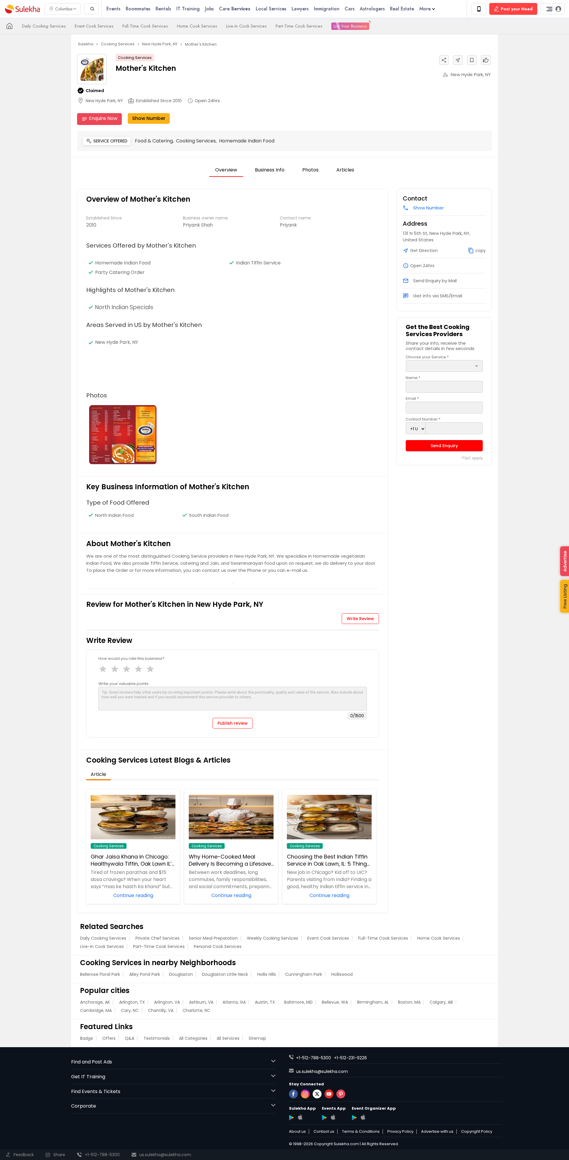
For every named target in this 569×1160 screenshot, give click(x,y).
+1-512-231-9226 (350, 1058)
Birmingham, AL (373, 1002)
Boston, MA (409, 1002)
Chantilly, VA (160, 1010)
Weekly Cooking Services (272, 938)
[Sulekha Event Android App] (324, 1117)
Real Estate (402, 8)
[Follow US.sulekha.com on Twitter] (317, 1094)
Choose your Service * (427, 357)
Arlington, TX (132, 1002)
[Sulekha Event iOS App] (333, 1117)
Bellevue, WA (335, 1002)
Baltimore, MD (298, 1002)
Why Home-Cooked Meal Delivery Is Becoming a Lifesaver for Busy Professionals (231, 860)
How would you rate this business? (131, 658)
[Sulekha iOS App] (300, 1117)
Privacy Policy (400, 1131)
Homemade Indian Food (123, 263)
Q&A (129, 1038)
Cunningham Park (303, 974)
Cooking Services (135, 57)
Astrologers (372, 8)
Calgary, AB (441, 1002)
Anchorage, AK (95, 1002)
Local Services (271, 8)
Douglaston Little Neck (225, 974)
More (425, 8)
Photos (310, 169)
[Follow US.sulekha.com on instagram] (305, 1094)
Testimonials (156, 1038)
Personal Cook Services (218, 946)
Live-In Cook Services (246, 26)
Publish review (233, 723)
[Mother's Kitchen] (122, 434)
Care (234, 8)
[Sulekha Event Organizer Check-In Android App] (354, 1117)
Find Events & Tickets (95, 1091)
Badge (86, 1038)
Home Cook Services (197, 26)
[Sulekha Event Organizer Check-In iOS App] (363, 1117)
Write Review (360, 619)
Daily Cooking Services (44, 26)
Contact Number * (423, 419)
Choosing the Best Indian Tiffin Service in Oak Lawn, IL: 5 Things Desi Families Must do (328, 860)
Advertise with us (437, 1131)
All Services (228, 1038)
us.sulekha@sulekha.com (322, 1071)
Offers (109, 1038)
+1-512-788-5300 (313, 1058)
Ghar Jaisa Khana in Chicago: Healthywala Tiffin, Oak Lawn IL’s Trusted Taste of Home (133, 860)
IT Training (188, 8)
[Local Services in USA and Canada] (9, 26)
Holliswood (342, 974)
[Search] (91, 8)
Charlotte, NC (196, 1010)
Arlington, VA (167, 1002)
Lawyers (300, 8)
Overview (226, 169)
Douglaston (181, 974)
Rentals (163, 8)
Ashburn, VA (201, 1002)
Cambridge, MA (96, 1010)
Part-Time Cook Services (299, 26)
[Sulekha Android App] (291, 1117)
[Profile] (552, 9)
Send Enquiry (444, 446)
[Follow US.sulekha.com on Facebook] (293, 1094)
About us (297, 1131)
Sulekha (22, 9)
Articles (345, 169)
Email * (412, 398)
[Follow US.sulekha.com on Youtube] (329, 1094)
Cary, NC (130, 1010)
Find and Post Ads (91, 1061)
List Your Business (350, 26)
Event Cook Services (94, 26)
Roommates (138, 8)
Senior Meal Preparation (213, 938)
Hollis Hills (266, 974)
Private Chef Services (157, 938)
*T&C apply (472, 458)
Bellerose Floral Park (100, 974)
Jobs (209, 8)
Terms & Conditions (361, 1131)
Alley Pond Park (144, 974)
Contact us (324, 1131)
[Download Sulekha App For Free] (478, 9)
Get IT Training (88, 1076)
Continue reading (133, 895)
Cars (349, 8)
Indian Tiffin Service (258, 263)
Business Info (269, 169)
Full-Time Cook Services (145, 26)
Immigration (326, 8)
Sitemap (257, 1038)
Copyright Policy (476, 1131)
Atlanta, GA (234, 1002)
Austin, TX (265, 1002)
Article (98, 774)
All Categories (193, 1038)
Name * (413, 378)
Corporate (83, 1106)
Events (113, 8)
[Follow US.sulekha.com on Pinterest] (340, 1094)
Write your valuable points (123, 683)
